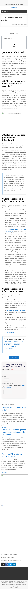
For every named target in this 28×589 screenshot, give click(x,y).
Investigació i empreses (15, 586)
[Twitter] (10, 564)
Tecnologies (18, 584)
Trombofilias (10, 332)
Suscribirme (8, 392)
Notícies (24, 584)
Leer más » (4, 427)
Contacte (11, 587)
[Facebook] (6, 564)
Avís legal (16, 587)
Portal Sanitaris (6, 586)
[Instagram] (3, 564)
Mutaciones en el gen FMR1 (16, 310)
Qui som (23, 586)
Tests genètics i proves (10, 584)
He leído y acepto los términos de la (14, 386)
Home (3, 584)
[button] (24, 39)
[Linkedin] (14, 564)
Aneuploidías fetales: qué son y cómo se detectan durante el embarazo (13, 432)
